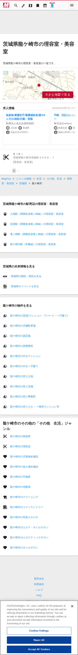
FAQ (39, 595)
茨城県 (23, 183)
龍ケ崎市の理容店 (20, 446)
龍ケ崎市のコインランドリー (26, 506)
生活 (39, 178)
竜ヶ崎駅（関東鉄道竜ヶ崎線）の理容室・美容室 (38, 234)
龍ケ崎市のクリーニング (24, 496)
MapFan (6, 178)
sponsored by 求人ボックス (63, 108)
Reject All (39, 640)
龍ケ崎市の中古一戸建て (24, 366)
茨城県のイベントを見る (24, 286)
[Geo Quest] (52, 5)
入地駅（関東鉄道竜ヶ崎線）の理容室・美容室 (36, 213)
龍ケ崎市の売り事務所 (23, 396)
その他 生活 (54, 178)
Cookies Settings (39, 630)
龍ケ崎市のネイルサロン (24, 547)
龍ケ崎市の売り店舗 (21, 386)
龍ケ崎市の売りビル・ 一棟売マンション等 (34, 406)
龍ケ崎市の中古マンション (25, 355)
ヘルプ (39, 589)
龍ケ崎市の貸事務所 (21, 345)
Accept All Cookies (39, 649)
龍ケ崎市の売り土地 (21, 376)
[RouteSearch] (23, 5)
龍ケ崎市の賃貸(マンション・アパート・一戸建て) (39, 315)
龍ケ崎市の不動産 (20, 476)
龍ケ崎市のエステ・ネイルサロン (29, 527)
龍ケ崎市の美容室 (20, 436)
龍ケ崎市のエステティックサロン (29, 537)
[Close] (72, 606)
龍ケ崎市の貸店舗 (20, 335)
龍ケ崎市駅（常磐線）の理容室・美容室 (33, 244)
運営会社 (39, 578)
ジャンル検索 (23, 178)
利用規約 (39, 584)
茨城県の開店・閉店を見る (25, 276)
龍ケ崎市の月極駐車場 (23, 325)
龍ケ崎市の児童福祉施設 (24, 456)
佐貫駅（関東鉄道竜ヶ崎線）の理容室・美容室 (36, 224)
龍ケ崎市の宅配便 (20, 486)
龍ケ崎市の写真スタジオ (24, 517)
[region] (39, 85)
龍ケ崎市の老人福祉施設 (24, 466)
